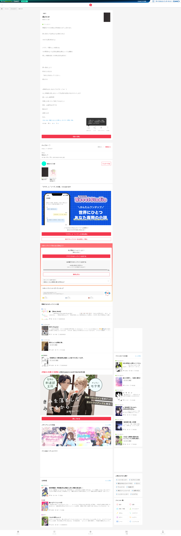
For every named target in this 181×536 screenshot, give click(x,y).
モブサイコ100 (134, 480)
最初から (100, 147)
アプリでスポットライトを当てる (76, 256)
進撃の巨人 (136, 490)
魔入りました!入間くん (55, 120)
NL (72, 120)
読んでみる (76, 419)
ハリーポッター (121, 480)
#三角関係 (55, 372)
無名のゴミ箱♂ (46, 19)
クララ (64, 120)
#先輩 (49, 372)
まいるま (45, 120)
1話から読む (76, 136)
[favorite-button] (89, 128)
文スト (137, 483)
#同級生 (44, 372)
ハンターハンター (122, 494)
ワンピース (120, 487)
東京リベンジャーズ (123, 490)
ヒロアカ (134, 494)
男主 (68, 120)
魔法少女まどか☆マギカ (124, 483)
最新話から (108, 147)
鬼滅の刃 (130, 487)
